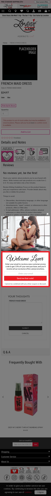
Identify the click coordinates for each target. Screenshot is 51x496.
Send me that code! (25, 278)
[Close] (48, 213)
